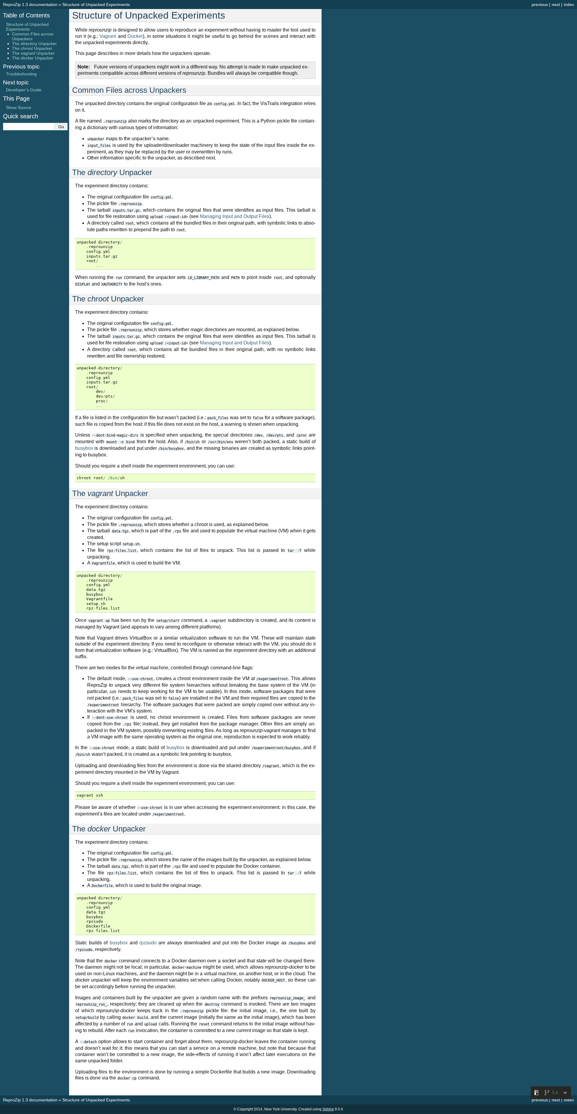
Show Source (18, 107)
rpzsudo (148, 942)
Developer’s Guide (23, 89)
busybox (84, 448)
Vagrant (107, 36)
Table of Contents (26, 15)
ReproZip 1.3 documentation (30, 4)
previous (540, 4)
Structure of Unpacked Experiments (96, 4)
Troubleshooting (21, 73)
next (556, 4)
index (569, 4)
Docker (135, 36)
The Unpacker (34, 43)
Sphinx (328, 1109)
